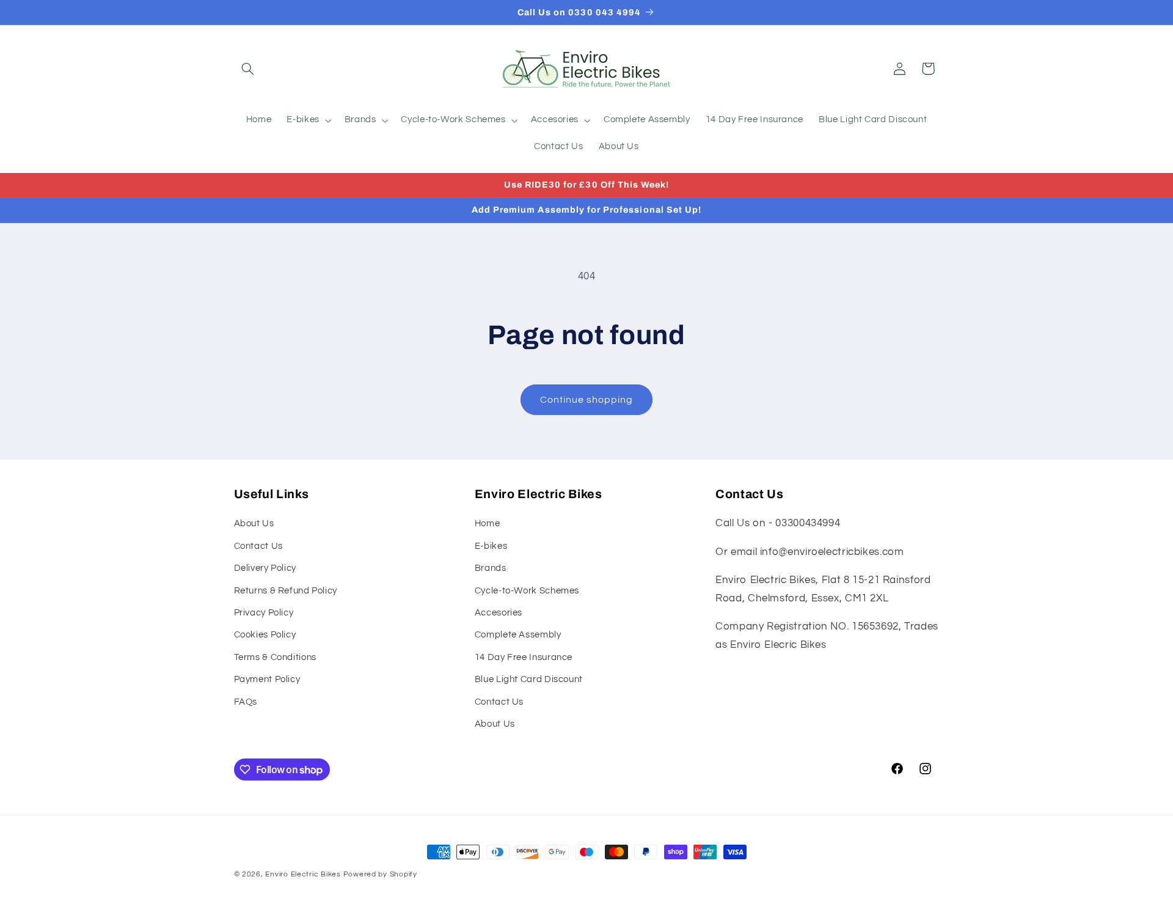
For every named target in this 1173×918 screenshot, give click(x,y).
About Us (254, 523)
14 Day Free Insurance (523, 657)
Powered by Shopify (380, 874)
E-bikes (491, 546)
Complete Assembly (518, 634)
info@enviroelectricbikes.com (832, 551)
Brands (490, 568)
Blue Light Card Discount (529, 679)
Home (487, 523)
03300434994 (807, 523)
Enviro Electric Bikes (302, 874)
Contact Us (258, 546)
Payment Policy (267, 679)
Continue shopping (587, 400)
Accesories (498, 612)
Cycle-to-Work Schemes (527, 590)
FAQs (246, 702)
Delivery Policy (265, 568)
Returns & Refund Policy (286, 590)
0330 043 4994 (604, 12)
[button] (248, 68)
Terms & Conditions (275, 657)
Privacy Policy (264, 612)
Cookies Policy (265, 634)
